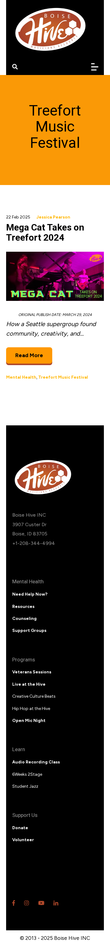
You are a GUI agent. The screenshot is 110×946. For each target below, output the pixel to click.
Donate (20, 827)
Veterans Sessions (31, 672)
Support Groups (29, 630)
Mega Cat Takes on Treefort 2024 (45, 232)
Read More (29, 355)
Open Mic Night (29, 720)
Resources (23, 606)
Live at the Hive (29, 684)
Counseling (24, 618)
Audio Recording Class (36, 762)
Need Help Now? (29, 594)
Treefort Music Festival (63, 377)
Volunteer (23, 839)
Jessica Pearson (53, 217)
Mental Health (21, 377)
